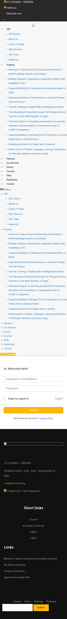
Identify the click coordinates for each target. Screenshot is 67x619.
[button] (33, 190)
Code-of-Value (16, 44)
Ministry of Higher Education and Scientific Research (30, 558)
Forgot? (59, 398)
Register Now (46, 418)
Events (10, 167)
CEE (8, 29)
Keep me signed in (18, 398)
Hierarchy (13, 59)
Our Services (13, 163)
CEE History (15, 34)
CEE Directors (16, 49)
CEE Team (14, 54)
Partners (11, 158)
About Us (13, 39)
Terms (27, 601)
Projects (11, 65)
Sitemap (38, 601)
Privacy (17, 601)
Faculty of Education (14, 571)
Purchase (51, 601)
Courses (11, 171)
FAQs (9, 175)
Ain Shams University (14, 565)
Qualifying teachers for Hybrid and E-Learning (32, 144)
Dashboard (12, 179)
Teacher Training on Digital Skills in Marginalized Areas (36, 107)
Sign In (33, 410)
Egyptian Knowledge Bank (17, 577)
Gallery (33, 532)
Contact (10, 184)
